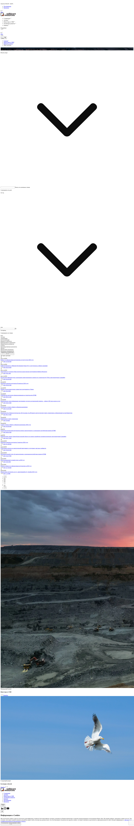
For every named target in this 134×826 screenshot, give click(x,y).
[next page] (5, 488)
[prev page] (5, 477)
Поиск (2, 38)
